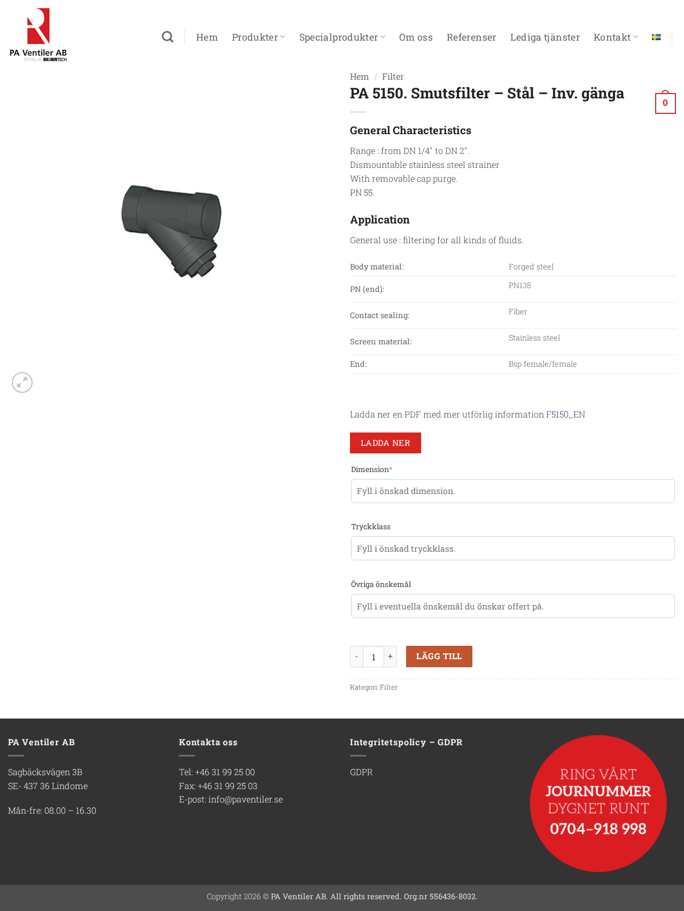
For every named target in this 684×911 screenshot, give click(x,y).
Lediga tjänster (545, 36)
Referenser (471, 36)
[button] (663, 102)
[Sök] (167, 37)
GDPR (361, 771)
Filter (389, 687)
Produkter (255, 36)
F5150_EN (565, 414)
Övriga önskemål (381, 584)
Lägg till (439, 656)
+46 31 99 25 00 (225, 771)
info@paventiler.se (245, 799)
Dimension (372, 469)
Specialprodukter (338, 36)
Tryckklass (371, 526)
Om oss (416, 36)
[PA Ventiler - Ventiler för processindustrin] (61, 35)
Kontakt (612, 36)
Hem (207, 36)
